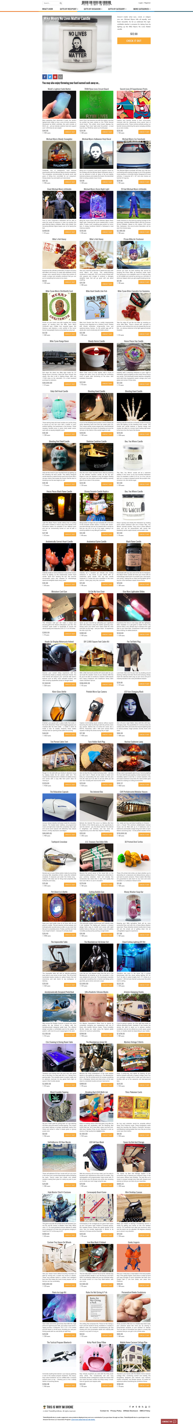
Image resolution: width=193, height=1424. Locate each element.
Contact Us (104, 1411)
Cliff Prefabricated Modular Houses (134, 791)
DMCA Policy (145, 1411)
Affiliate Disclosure (130, 1411)
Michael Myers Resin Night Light (96, 189)
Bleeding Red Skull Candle (59, 441)
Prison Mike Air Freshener (134, 239)
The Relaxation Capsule (59, 791)
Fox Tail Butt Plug (134, 641)
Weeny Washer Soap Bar (133, 891)
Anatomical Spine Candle (96, 541)
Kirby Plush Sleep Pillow (96, 1342)
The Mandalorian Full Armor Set (96, 941)
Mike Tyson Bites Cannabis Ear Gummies (134, 291)
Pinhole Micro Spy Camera (96, 691)
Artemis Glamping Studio (134, 992)
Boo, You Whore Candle (134, 441)
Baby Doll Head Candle (59, 391)
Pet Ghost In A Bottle (59, 891)
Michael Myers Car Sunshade (133, 139)
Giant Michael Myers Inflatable (59, 189)
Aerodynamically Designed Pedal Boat (59, 992)
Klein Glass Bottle (59, 691)
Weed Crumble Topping (59, 1092)
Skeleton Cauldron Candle (96, 441)
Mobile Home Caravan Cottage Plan (133, 1342)
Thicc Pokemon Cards (133, 1092)
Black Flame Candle (133, 541)
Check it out (133, 41)
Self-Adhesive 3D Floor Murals (59, 1142)
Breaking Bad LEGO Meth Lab (96, 1092)
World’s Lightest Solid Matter (59, 89)
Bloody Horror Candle (96, 341)
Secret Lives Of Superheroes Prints (133, 89)
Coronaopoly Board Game (96, 1192)
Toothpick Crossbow (59, 841)
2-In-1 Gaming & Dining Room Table (59, 1042)
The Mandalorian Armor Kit (96, 1042)
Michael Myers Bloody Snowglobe (59, 139)
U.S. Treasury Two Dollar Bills (96, 841)
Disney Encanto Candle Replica (96, 491)
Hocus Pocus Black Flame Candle (59, 491)
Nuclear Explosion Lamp (134, 741)
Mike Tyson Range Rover (59, 341)
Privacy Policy (116, 1411)
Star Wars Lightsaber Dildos (134, 591)
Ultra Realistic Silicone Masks (96, 992)
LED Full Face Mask (96, 1142)
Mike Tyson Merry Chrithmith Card (59, 291)
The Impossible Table (59, 941)
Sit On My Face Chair (96, 591)
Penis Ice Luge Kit (59, 1292)
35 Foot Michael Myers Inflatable (133, 189)
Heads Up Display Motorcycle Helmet (59, 641)
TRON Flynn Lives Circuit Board (96, 89)
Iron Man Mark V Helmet (96, 1242)
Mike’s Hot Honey (59, 239)
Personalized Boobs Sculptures (134, 1292)
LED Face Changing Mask (133, 691)
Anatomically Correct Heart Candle (59, 541)
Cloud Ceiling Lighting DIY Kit (133, 941)
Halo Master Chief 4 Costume (59, 1192)
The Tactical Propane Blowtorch (59, 1342)
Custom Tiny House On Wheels (59, 1242)
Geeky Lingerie (134, 1242)
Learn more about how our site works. (83, 1420)
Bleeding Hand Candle (96, 391)
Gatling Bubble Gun (96, 891)
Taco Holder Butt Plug (96, 741)
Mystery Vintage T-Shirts (133, 1042)
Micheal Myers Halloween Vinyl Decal (96, 139)
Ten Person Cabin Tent (59, 741)
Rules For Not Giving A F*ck (96, 1292)
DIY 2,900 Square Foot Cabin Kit (96, 641)
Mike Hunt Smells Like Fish (96, 291)
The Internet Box (96, 791)
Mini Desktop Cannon (133, 1192)
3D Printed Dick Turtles (134, 841)
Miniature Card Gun (59, 591)
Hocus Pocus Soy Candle (133, 341)
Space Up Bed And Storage (133, 1142)
